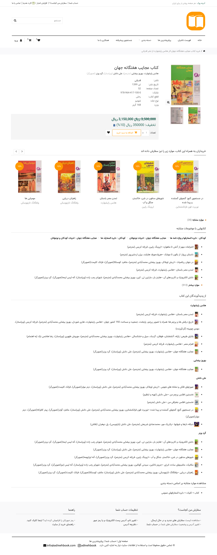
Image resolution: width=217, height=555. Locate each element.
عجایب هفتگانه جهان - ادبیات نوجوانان (147, 238)
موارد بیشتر (193, 285)
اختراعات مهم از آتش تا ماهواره (178, 247)
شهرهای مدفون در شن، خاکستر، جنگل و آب (148, 200)
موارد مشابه (198, 220)
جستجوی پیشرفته (124, 40)
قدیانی (138, 80)
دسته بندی (146, 40)
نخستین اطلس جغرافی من (181, 402)
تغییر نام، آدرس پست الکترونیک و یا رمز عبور (114, 520)
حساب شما (73, 3)
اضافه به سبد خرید (125, 133)
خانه (200, 40)
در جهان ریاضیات (185, 262)
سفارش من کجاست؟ (58, 3)
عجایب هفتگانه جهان (183, 352)
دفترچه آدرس (129, 524)
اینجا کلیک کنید (34, 520)
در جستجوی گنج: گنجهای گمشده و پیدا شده (187, 200)
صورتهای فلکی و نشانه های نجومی (177, 387)
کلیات (189, 493)
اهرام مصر (189, 344)
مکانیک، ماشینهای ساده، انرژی (179, 465)
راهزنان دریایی (69, 198)
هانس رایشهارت (151, 73)
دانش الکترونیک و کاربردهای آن (178, 277)
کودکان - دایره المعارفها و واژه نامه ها (188, 238)
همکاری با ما (103, 40)
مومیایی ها (30, 198)
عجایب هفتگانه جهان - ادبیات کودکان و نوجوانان (74, 238)
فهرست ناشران (184, 40)
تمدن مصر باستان (108, 198)
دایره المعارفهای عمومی (172, 493)
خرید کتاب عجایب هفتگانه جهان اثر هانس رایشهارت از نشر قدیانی (170, 51)
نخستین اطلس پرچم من (182, 395)
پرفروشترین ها (164, 40)
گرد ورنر (99, 73)
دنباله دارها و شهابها (184, 424)
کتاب (196, 493)
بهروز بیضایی (137, 73)
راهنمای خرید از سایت (63, 524)
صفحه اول (123, 541)
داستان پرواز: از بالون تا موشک (179, 255)
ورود (16, 40)
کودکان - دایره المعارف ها (113, 238)
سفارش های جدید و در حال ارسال (167, 520)
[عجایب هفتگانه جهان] (168, 102)
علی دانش (117, 73)
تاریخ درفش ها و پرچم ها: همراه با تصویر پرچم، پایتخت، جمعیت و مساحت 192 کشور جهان (149, 322)
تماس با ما (16, 3)
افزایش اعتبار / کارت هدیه (35, 3)
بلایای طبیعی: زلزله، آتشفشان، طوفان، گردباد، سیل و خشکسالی (163, 336)
